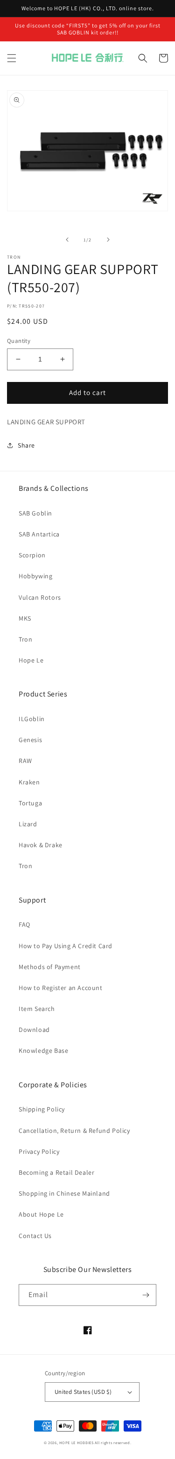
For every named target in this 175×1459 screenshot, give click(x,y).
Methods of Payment (50, 967)
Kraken (29, 782)
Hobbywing (35, 576)
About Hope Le (41, 1214)
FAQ (24, 924)
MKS (25, 618)
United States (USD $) (83, 1392)
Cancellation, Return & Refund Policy (74, 1130)
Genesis (30, 740)
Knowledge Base (43, 1050)
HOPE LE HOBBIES (76, 1442)
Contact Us (35, 1235)
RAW (25, 760)
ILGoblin (32, 719)
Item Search (37, 1008)
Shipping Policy (42, 1109)
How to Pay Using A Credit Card (65, 946)
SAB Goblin (35, 513)
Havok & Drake (41, 845)
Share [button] (26, 445)
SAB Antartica (39, 534)
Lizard (28, 824)
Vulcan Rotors (40, 597)
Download (34, 1029)
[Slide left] (67, 239)
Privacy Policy (39, 1151)
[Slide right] (108, 239)
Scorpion (32, 555)
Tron (25, 639)
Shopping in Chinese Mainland (64, 1193)
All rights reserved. (113, 1442)
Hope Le (31, 660)
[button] (11, 58)
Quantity (18, 341)
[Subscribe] (145, 1295)
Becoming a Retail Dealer (56, 1172)
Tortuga (30, 803)
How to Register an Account (61, 988)
